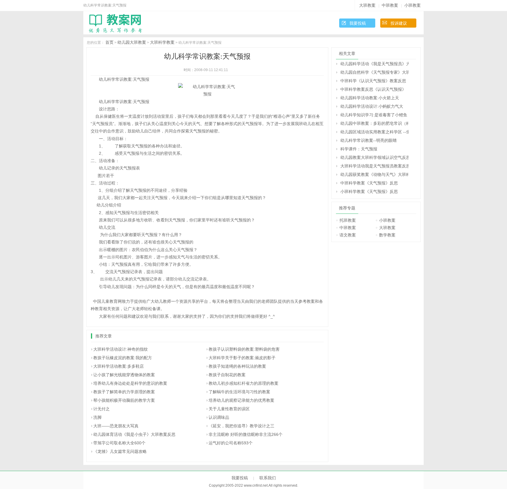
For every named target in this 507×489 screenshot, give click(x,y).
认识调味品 (219, 417)
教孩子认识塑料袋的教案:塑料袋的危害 (244, 349)
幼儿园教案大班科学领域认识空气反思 (374, 157)
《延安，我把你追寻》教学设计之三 (241, 426)
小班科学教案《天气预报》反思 (369, 191)
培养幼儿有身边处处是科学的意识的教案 (130, 383)
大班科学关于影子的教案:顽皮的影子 (242, 357)
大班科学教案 (162, 42)
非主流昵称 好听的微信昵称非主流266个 (246, 434)
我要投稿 (357, 23)
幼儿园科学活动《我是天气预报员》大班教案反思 (374, 63)
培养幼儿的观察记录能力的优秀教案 (241, 400)
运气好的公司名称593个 (231, 443)
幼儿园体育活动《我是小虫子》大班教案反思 (134, 434)
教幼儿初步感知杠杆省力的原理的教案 (243, 383)
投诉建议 (399, 23)
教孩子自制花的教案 (227, 374)
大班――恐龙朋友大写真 (115, 426)
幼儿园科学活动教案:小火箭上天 (369, 97)
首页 (109, 42)
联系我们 (267, 477)
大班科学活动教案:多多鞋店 (118, 366)
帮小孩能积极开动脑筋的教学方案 (124, 400)
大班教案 (367, 5)
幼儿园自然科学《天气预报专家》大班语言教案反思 (374, 72)
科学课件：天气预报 (358, 149)
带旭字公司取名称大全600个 (119, 443)
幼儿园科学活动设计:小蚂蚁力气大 (371, 106)
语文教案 (347, 235)
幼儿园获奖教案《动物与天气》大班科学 (374, 174)
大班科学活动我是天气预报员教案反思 (374, 166)
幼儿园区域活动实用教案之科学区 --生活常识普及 (374, 132)
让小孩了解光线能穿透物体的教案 (124, 374)
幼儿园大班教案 (131, 42)
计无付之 (101, 408)
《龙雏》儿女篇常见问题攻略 (120, 451)
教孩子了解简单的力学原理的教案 (124, 391)
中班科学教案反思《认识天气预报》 (373, 89)
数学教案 (387, 235)
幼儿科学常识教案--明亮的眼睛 (368, 140)
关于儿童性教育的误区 (229, 408)
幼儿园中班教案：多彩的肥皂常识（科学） (374, 123)
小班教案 (412, 5)
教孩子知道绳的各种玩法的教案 (237, 366)
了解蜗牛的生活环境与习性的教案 (239, 391)
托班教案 (347, 220)
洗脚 (97, 417)
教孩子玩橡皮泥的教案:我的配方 (122, 357)
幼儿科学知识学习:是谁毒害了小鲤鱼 (373, 114)
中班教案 (390, 5)
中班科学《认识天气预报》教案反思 (373, 80)
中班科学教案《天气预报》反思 (369, 183)
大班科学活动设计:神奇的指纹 (120, 349)
